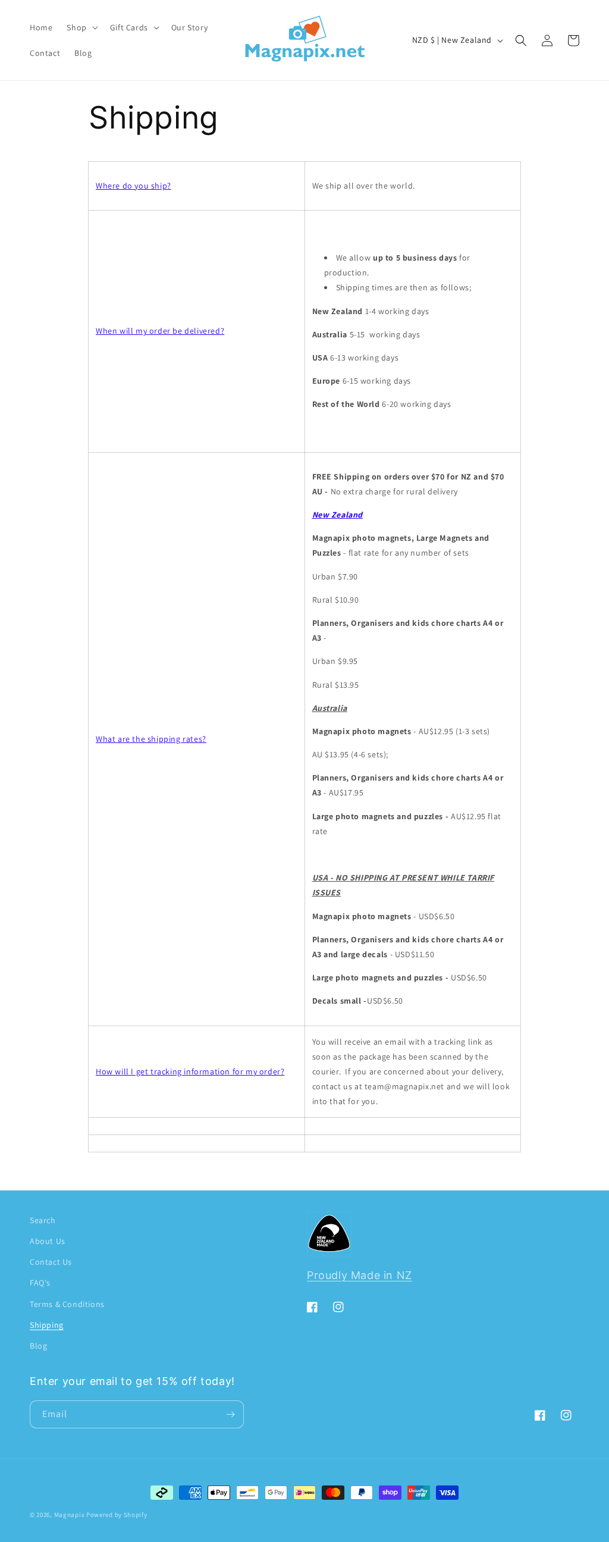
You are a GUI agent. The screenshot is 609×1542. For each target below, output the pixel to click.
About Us (47, 1241)
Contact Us (51, 1261)
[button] (80, 27)
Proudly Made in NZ (359, 1275)
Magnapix (69, 1514)
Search (43, 1220)
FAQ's (40, 1282)
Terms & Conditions (67, 1304)
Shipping (47, 1325)
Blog (38, 1345)
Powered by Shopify (116, 1514)
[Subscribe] (230, 1414)
